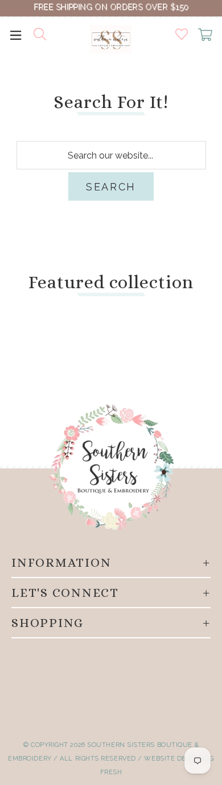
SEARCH (111, 187)
